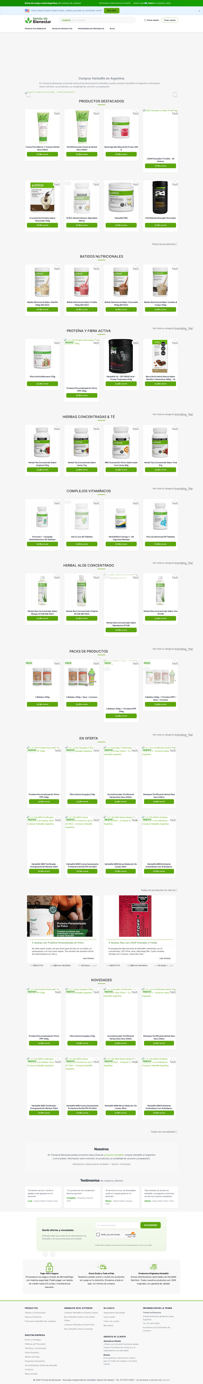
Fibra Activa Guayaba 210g (82, 794)
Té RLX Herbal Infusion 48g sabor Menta (82, 219)
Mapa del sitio (31, 1374)
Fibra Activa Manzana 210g (42, 376)
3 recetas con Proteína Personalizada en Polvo (58, 942)
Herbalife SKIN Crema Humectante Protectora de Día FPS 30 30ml (82, 865)
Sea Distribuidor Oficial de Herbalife (41, 1365)
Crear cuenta (170, 20)
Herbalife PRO (121, 218)
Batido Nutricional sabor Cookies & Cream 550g (160, 303)
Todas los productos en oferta (159, 890)
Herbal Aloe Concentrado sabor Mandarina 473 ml (121, 624)
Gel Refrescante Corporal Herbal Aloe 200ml (82, 148)
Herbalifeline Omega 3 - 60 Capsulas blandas (121, 538)
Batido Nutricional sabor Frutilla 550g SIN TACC (82, 303)
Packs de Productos (62, 29)
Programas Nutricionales (91, 29)
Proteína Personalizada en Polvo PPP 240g (82, 389)
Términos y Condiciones (35, 1348)
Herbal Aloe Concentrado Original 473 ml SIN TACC (82, 612)
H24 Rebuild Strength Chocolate (160, 218)
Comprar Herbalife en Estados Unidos (81, 1312)
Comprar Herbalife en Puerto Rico (79, 1324)
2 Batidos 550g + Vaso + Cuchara (81, 697)
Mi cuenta (109, 1308)
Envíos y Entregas (33, 1339)
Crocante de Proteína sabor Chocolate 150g (42, 219)
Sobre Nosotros (32, 1352)
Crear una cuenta (111, 1321)
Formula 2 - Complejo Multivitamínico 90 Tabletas (42, 538)
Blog (112, 29)
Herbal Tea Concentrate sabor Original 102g (42, 463)
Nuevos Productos (33, 1317)
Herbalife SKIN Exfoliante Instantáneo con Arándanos (159, 865)
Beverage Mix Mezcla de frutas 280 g (121, 148)
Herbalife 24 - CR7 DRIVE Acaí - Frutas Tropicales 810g (121, 377)
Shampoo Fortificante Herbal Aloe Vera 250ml (159, 795)
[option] (101, 93)
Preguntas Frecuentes (35, 1361)
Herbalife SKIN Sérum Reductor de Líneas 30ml (121, 865)
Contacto (29, 1369)
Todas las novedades (164, 1132)
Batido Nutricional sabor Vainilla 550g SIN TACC (42, 303)
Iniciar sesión (109, 1317)
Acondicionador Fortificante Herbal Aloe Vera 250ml (120, 795)
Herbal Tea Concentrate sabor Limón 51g (82, 463)
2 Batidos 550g (42, 697)
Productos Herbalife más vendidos (40, 1321)
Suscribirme (150, 1225)
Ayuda (137, 3)
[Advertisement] (101, 55)
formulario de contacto (121, 1347)
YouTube (53, 1254)
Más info (111, 10)
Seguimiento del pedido (114, 1312)
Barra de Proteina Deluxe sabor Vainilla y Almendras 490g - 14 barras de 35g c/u (160, 378)
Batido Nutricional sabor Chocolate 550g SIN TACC (121, 303)
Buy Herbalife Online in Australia (78, 1329)
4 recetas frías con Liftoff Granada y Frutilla (133, 942)
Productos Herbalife (35, 29)
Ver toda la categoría (165, 328)
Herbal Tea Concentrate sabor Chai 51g (160, 463)
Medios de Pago (32, 1357)
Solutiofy (166, 1380)
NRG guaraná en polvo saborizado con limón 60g (121, 463)
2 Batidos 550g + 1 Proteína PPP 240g (121, 710)
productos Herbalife (113, 1155)
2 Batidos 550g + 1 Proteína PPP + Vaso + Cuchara (160, 698)
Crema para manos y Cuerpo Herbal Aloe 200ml (42, 148)
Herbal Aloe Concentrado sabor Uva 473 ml (160, 612)
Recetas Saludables (62, 965)
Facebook (45, 1254)
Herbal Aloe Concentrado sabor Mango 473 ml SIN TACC (42, 612)
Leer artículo (88, 958)
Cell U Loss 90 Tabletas (82, 537)
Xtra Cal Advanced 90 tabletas (160, 537)
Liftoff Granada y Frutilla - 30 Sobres (160, 160)
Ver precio (42, 154)
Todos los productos (164, 244)
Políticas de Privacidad (35, 1344)
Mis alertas (108, 1325)
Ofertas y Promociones (35, 1312)
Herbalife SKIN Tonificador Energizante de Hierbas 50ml (44, 865)
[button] (36, 93)
